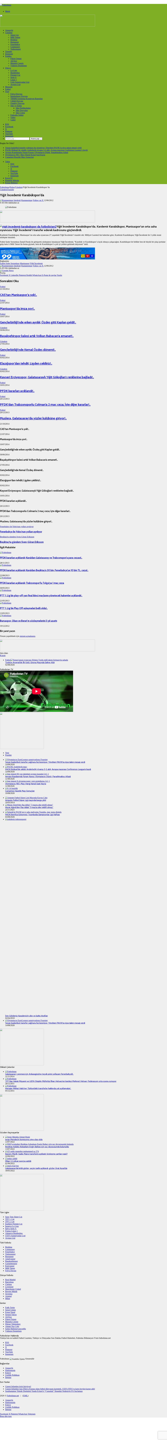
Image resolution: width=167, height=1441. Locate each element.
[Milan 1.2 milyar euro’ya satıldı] (11, 1158)
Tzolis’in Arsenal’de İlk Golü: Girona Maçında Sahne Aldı (30, 662)
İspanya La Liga (12, 1226)
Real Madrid (10, 1280)
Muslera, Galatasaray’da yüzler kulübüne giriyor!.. (33, 418)
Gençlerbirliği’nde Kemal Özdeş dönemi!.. (28, 349)
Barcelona (9, 1282)
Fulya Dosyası (16, 94)
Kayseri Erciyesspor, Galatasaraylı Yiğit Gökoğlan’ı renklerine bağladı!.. (47, 377)
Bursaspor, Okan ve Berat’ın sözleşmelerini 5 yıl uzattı (28, 620)
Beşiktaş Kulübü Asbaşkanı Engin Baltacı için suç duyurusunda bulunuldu (37, 1146)
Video (12, 117)
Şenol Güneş (10, 1310)
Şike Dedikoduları (23, 108)
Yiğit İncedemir (36, 263)
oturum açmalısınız (27, 636)
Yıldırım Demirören (18, 66)
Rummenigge (26, 200)
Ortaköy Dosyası (17, 103)
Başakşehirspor (11, 1261)
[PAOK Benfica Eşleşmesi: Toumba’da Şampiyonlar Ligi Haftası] (33, 812)
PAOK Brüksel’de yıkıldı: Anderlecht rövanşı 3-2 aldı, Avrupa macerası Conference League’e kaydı (46, 150)
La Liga (13, 70)
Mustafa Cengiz (16, 63)
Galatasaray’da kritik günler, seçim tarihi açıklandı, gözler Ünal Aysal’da (36, 1168)
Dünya (8, 68)
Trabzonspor (15, 49)
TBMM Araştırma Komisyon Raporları (26, 99)
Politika (8, 56)
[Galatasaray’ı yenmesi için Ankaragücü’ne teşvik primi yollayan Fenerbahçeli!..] (10, 1071)
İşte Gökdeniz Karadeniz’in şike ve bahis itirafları (26, 1016)
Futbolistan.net (13, 1396)
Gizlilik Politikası (12, 1375)
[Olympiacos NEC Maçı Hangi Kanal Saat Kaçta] (27, 781)
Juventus (8, 1294)
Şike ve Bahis (16, 106)
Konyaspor (9, 1266)
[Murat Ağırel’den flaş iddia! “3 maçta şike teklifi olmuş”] (29, 805)
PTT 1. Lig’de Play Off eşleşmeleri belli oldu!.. (24, 608)
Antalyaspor (10, 1259)
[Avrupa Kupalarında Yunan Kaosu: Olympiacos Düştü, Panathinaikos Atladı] (27, 774)
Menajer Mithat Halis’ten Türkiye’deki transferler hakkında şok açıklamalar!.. (38, 1088)
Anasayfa (9, 1368)
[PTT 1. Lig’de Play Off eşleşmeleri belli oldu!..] (5, 603)
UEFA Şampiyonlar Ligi (15, 1236)
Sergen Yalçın (11, 1314)
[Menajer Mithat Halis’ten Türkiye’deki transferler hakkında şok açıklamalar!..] (10, 1086)
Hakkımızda (10, 1370)
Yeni (7, 753)
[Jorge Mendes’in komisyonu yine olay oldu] (17, 1137)
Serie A (13, 77)
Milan (7, 1298)
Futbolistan (4, 187)
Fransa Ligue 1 (11, 1231)
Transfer (8, 51)
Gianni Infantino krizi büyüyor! (18, 1386)
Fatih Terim (10, 1307)
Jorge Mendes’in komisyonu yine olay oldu (24, 1139)
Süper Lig (14, 35)
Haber (12, 187)
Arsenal (8, 1296)
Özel (7, 91)
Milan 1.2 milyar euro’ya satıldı (18, 1161)
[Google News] (7, 270)
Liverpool (9, 1287)
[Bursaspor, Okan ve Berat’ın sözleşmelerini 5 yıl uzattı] (5, 615)
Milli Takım (15, 37)
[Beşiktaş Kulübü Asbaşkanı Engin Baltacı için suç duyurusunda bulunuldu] (39, 1144)
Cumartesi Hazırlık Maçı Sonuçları (19, 157)
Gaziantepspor (11, 1263)
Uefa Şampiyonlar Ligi (19, 82)
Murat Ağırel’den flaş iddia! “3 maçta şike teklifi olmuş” (29, 807)
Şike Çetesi (20, 113)
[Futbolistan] (5, 5)
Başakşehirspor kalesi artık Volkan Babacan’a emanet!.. (37, 336)
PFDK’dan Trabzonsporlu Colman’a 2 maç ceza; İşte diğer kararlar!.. (45, 404)
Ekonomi (9, 54)
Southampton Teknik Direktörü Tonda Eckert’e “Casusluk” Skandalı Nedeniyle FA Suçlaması (44, 1391)
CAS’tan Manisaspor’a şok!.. (18, 295)
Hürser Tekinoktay (13, 1324)
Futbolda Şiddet (16, 115)
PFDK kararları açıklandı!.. (17, 391)
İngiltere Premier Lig (13, 1224)
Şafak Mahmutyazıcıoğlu (15, 1329)
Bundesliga (15, 73)
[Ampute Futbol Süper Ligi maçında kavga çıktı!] (26, 798)
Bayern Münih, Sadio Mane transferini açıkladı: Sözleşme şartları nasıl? (36, 1154)
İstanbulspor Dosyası (19, 96)
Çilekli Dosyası (16, 101)
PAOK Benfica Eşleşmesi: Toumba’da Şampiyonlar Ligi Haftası (32, 814)
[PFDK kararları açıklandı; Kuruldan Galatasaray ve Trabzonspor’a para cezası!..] (5, 552)
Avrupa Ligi (15, 84)
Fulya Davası (10, 1271)
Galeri (13, 120)
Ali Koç (13, 61)
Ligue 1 (13, 80)
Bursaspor (14, 42)
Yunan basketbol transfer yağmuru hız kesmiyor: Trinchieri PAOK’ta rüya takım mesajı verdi (43, 148)
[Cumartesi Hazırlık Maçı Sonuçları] (11, 788)
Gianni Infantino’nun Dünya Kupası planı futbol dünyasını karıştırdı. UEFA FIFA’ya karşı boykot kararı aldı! (50, 1389)
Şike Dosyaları (22, 110)
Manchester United (13, 1289)
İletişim (8, 1377)
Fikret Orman (16, 58)
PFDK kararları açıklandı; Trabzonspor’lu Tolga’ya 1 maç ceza (32, 582)
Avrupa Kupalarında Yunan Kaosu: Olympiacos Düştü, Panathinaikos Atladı (36, 152)
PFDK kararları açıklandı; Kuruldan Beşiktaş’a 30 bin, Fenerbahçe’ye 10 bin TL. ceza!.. (44, 570)
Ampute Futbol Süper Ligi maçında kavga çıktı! (25, 800)
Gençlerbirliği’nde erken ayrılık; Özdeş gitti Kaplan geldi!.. (38, 322)
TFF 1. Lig (9, 1219)
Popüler (8, 755)
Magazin (8, 87)
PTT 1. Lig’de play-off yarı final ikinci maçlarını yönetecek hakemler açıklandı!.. (41, 595)
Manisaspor (24, 263)
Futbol (8, 89)
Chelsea (8, 1284)
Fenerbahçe (15, 44)
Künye (8, 1373)
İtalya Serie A (10, 1228)
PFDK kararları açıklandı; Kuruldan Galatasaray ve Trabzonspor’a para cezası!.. (41, 557)
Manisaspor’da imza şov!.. (17, 308)
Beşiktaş (13, 40)
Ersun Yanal (10, 1312)
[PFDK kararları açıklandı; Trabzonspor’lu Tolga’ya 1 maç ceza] (5, 578)
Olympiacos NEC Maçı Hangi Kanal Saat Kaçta (25, 155)
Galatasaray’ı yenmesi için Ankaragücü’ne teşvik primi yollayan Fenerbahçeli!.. (39, 1074)
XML (25, 1396)
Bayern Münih (11, 1291)
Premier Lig (15, 75)
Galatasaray (15, 47)
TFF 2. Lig (9, 1221)
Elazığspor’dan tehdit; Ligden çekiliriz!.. (26, 363)
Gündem (8, 33)
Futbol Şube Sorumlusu (9, 263)
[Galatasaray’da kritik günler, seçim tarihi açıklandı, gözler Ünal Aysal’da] (12, 1166)
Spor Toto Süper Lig (13, 1217)
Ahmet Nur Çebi (12, 1326)
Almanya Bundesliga (14, 1233)
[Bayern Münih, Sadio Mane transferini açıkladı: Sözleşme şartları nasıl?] (22, 1151)
